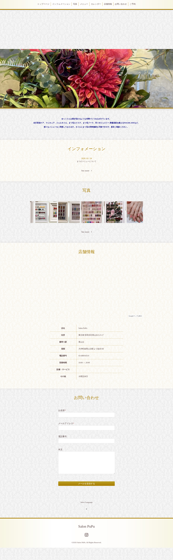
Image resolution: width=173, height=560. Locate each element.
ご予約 (133, 4)
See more (86, 171)
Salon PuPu (86, 526)
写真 (75, 4)
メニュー (84, 4)
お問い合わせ (121, 4)
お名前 (62, 410)
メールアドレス (66, 423)
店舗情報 (108, 4)
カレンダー (96, 4)
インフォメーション (61, 4)
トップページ (43, 4)
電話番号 (62, 436)
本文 (60, 449)
